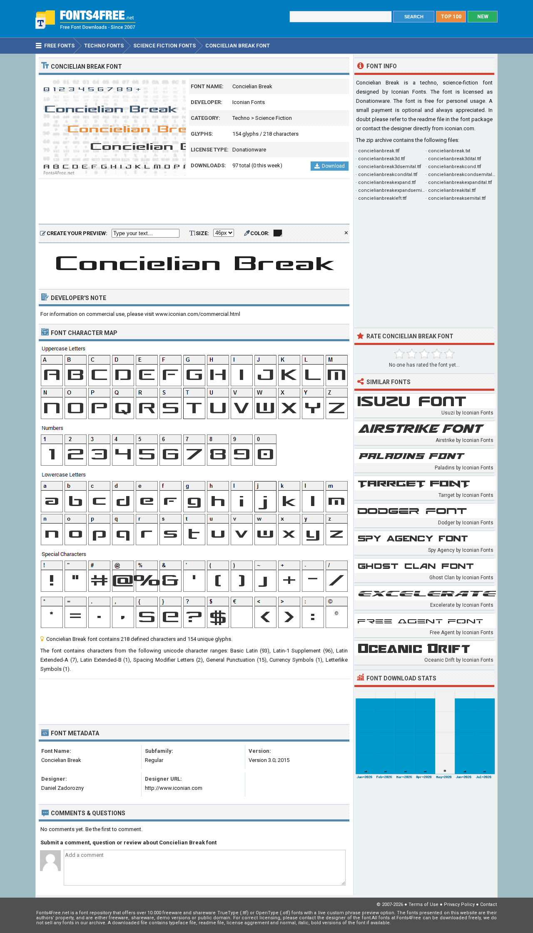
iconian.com (459, 128)
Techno (241, 118)
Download (333, 166)
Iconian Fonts (248, 102)
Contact (488, 904)
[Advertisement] (194, 202)
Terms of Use (423, 904)
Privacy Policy (459, 904)
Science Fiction (273, 118)
